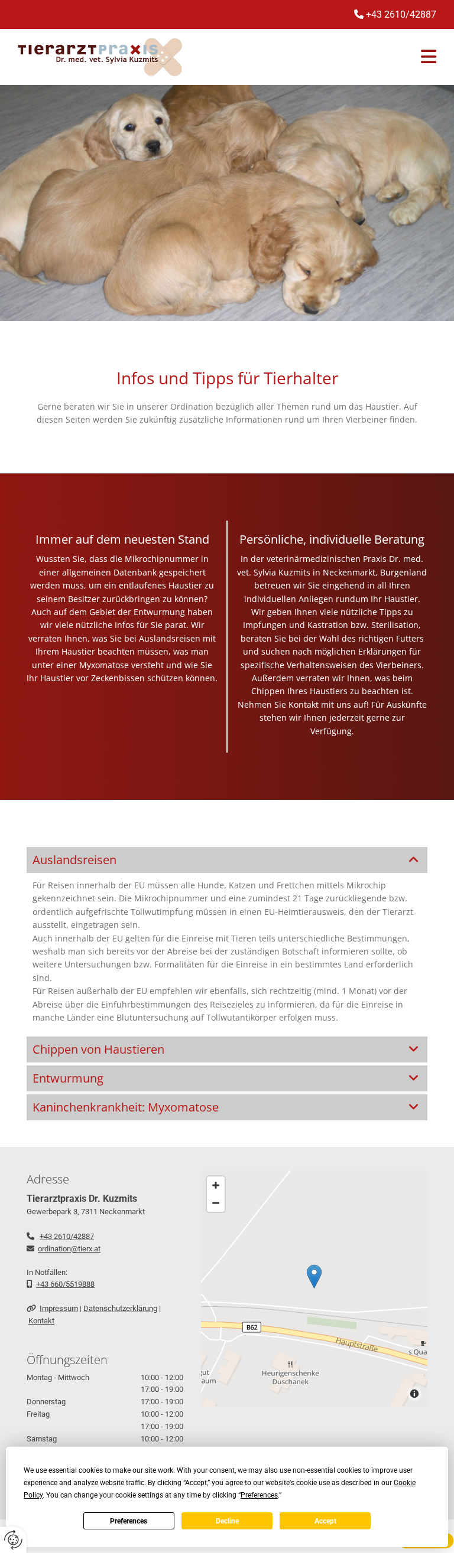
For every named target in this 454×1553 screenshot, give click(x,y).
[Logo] (100, 57)
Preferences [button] (259, 1495)
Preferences (128, 1521)
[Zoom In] (216, 1185)
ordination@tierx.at (69, 1248)
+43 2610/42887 (67, 1236)
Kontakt (41, 1320)
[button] (314, 1276)
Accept (325, 1521)
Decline (227, 1521)
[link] (413, 860)
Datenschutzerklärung (120, 1308)
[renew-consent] (13, 1539)
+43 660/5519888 (65, 1284)
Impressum (59, 1308)
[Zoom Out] (216, 1203)
